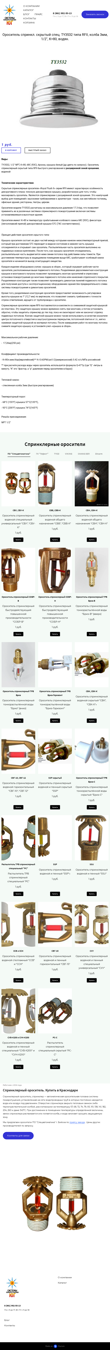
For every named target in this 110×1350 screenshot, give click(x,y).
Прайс (39, 14)
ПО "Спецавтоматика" (19, 453)
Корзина (29, 22)
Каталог (28, 10)
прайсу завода (77, 1122)
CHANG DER (84, 453)
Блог (26, 14)
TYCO (56, 453)
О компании (31, 6)
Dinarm (98, 453)
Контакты (29, 18)
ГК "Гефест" (42, 453)
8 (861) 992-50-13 (62, 13)
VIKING (68, 453)
